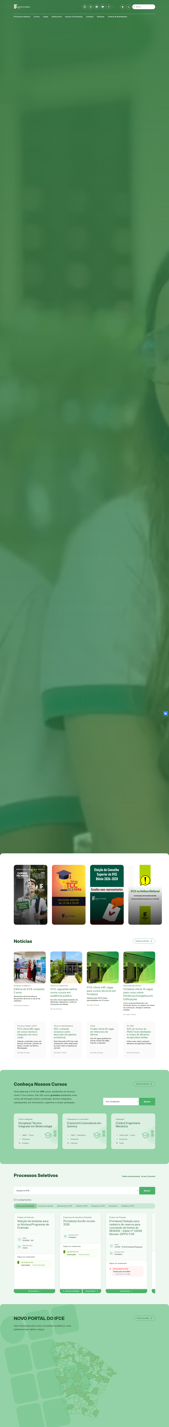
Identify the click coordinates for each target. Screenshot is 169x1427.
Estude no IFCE (81, 1206)
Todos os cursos (144, 1083)
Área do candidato (71, 1291)
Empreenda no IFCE (64, 1206)
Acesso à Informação (74, 17)
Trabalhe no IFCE (127, 1206)
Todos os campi (145, 1318)
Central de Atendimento (117, 17)
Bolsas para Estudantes (25, 1206)
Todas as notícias (144, 941)
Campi (45, 17)
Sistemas (100, 17)
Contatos (89, 17)
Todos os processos (138, 1176)
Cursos (37, 17)
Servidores (113, 1206)
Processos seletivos (22, 17)
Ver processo (34, 1291)
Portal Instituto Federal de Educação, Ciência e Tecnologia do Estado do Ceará (24, 6)
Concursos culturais (45, 1206)
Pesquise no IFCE (98, 1206)
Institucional (57, 17)
